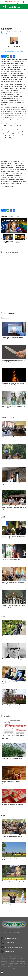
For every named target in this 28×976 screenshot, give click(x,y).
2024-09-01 (18, 31)
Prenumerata (10, 3)
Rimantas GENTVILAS (8, 31)
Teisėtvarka (5, 318)
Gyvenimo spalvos (7, 417)
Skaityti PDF (17, 3)
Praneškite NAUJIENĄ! (14, 1)
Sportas (3, 815)
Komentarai (4, 33)
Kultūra (3, 517)
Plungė (3, 616)
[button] (4, 6)
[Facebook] (24, 2)
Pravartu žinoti (6, 716)
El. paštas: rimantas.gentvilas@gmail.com (14, 51)
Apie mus (6, 1)
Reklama (4, 3)
